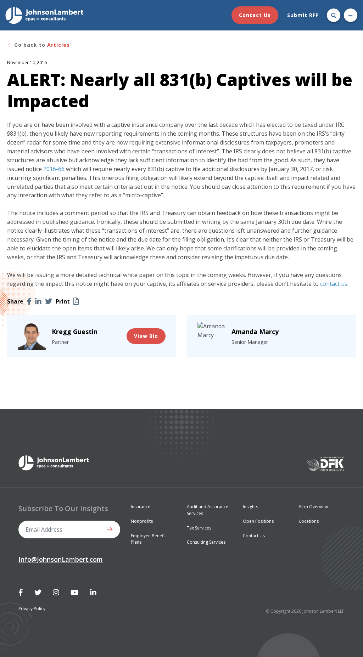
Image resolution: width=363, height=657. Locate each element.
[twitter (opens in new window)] (48, 301)
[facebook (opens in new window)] (29, 301)
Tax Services (199, 528)
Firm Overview (313, 507)
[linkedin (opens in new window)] (38, 301)
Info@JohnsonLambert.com (60, 559)
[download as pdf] (76, 301)
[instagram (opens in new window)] (56, 592)
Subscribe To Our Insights (63, 508)
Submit (111, 529)
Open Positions (258, 521)
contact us (333, 284)
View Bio (146, 336)
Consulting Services (206, 542)
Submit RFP (303, 15)
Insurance (140, 507)
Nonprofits (142, 521)
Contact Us (255, 15)
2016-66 (54, 169)
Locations (309, 521)
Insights (250, 507)
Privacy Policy (31, 609)
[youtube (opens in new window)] (75, 592)
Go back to (41, 45)
